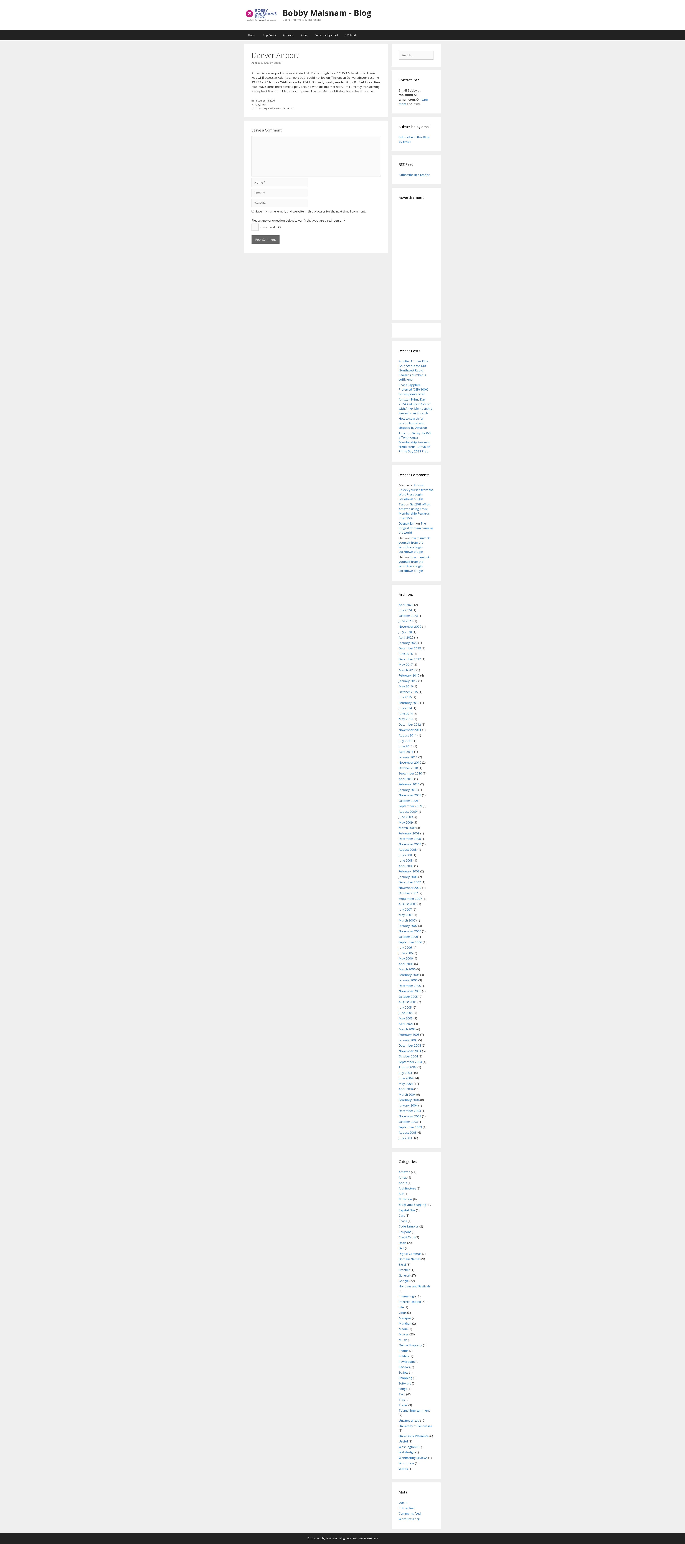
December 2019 (410, 648)
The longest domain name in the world (416, 528)
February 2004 (409, 1100)
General (404, 1275)
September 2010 (410, 773)
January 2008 (408, 877)
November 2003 (410, 1116)
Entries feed (407, 1508)
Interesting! (407, 1296)
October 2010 (408, 768)
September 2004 (410, 1062)
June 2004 (406, 1078)
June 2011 (406, 746)
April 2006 (406, 964)
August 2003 (408, 1132)
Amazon (404, 1172)
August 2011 (408, 735)
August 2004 (408, 1067)
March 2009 (407, 828)
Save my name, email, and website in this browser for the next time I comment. (310, 211)
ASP (401, 1194)
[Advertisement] (416, 259)
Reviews (404, 1367)
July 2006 (405, 947)
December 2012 (410, 724)
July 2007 (405, 909)
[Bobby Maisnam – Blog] (261, 14)
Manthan (405, 1323)
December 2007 (410, 882)
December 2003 (410, 1111)
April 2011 (406, 752)
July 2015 (405, 697)
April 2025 (406, 605)
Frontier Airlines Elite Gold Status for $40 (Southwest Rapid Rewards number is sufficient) (413, 370)
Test (402, 504)
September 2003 (410, 1127)
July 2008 (405, 855)
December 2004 (410, 1045)
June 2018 (406, 654)
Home (252, 35)
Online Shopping (410, 1345)
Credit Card (407, 1237)
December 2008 (410, 839)
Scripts (403, 1372)
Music (403, 1340)
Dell (401, 1248)
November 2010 (410, 762)
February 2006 (409, 975)
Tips (402, 1400)
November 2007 (410, 888)
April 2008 (406, 866)
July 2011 (405, 741)
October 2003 (408, 1122)
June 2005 (406, 1013)
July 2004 (405, 1073)
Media (403, 1329)
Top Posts (269, 35)
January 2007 (408, 926)
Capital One (407, 1210)
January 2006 (408, 980)
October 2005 (408, 996)
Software (405, 1383)
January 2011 (408, 757)
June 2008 (406, 860)
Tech (402, 1394)
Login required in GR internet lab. (275, 108)
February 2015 (409, 703)
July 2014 (405, 708)
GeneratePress (368, 1538)
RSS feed (350, 35)
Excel (402, 1264)
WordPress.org (409, 1519)
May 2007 (406, 915)
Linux (403, 1312)
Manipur (405, 1318)
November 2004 (410, 1051)
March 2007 (407, 920)
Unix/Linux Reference (414, 1436)
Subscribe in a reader (414, 175)
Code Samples (409, 1226)
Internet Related (265, 100)
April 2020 (406, 637)
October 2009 (408, 801)
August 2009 (408, 811)
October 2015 (408, 692)
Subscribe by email (326, 35)
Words (403, 1469)
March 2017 (407, 670)
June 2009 (406, 817)
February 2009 (409, 833)
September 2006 (410, 942)
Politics (404, 1356)
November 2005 (410, 991)
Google (404, 1281)
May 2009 (406, 822)
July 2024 (405, 610)
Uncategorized (409, 1420)
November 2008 (410, 844)
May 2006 (406, 958)
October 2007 (408, 893)
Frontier (404, 1270)
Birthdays (405, 1199)
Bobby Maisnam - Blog (327, 12)
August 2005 (408, 1002)
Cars (402, 1215)
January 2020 (408, 643)
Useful (403, 1441)
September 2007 (410, 899)
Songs (403, 1389)
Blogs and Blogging (412, 1205)
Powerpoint (407, 1362)
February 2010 (409, 784)
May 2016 (406, 686)
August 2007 (408, 904)
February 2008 (409, 871)
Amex (403, 1177)
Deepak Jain (407, 523)
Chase (403, 1221)
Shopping (405, 1378)
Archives (288, 35)
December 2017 (410, 659)
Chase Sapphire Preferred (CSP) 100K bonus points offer (413, 389)
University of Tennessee (415, 1426)
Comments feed (410, 1513)
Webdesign (407, 1452)
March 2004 (407, 1094)
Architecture (407, 1188)
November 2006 (410, 931)
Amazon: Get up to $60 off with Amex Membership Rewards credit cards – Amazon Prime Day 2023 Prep (415, 442)
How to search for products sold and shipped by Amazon (413, 423)
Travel (403, 1405)
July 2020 (405, 632)
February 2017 (409, 675)
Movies (404, 1334)
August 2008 (408, 849)
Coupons (405, 1232)
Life (401, 1307)
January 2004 (408, 1105)
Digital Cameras (410, 1254)
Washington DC (409, 1447)
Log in (403, 1502)
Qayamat (260, 104)
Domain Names (410, 1259)
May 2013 (406, 719)
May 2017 (406, 664)
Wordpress (406, 1463)
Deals (403, 1243)
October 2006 (408, 937)
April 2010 (406, 779)
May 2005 (406, 1018)
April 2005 (406, 1024)
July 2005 (405, 1007)
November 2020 (410, 626)
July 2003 (405, 1138)
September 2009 (410, 806)
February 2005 (409, 1034)
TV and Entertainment (414, 1410)
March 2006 (407, 969)
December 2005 (410, 986)
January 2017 (408, 681)
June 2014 (406, 714)
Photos (403, 1351)
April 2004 (406, 1089)
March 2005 (407, 1029)
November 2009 (410, 795)
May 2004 (406, 1084)
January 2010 (408, 790)
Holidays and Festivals (414, 1286)
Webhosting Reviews (413, 1458)
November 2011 (410, 730)
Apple (403, 1183)
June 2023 (406, 621)
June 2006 (406, 953)
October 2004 (408, 1056)
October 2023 (408, 616)
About (304, 35)
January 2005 (408, 1040)
